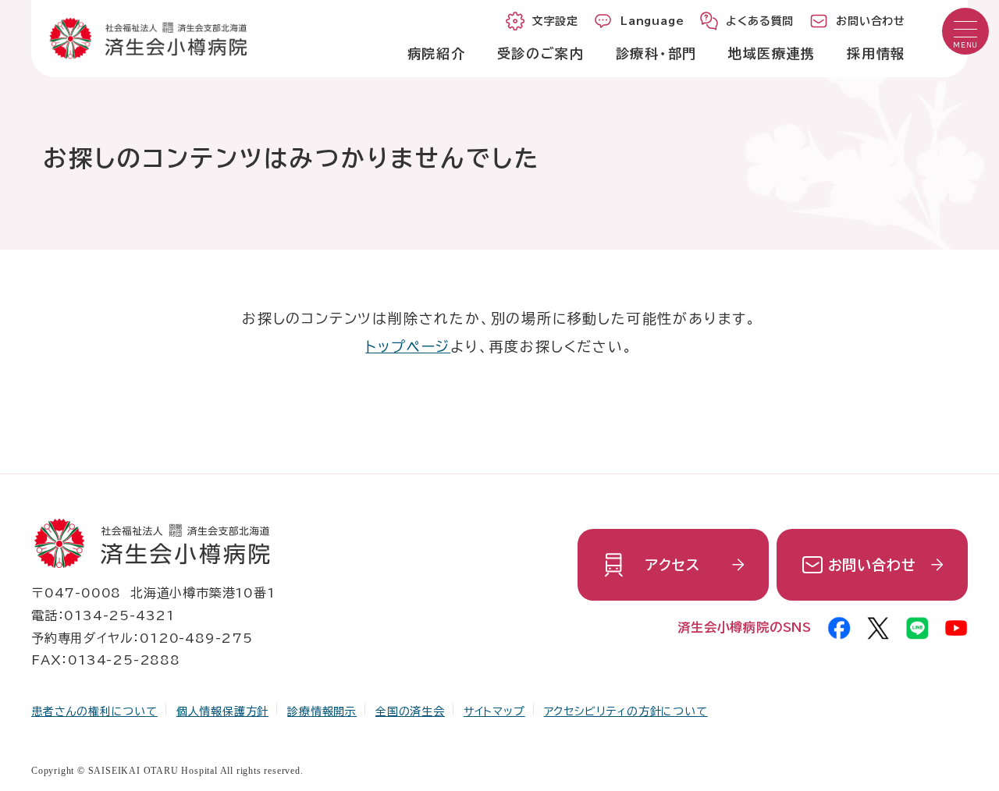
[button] (965, 31)
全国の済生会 (410, 711)
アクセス (672, 565)
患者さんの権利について (94, 711)
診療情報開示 (322, 711)
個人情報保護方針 (222, 711)
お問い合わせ (872, 565)
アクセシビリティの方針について (626, 711)
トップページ (407, 346)
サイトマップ (494, 711)
